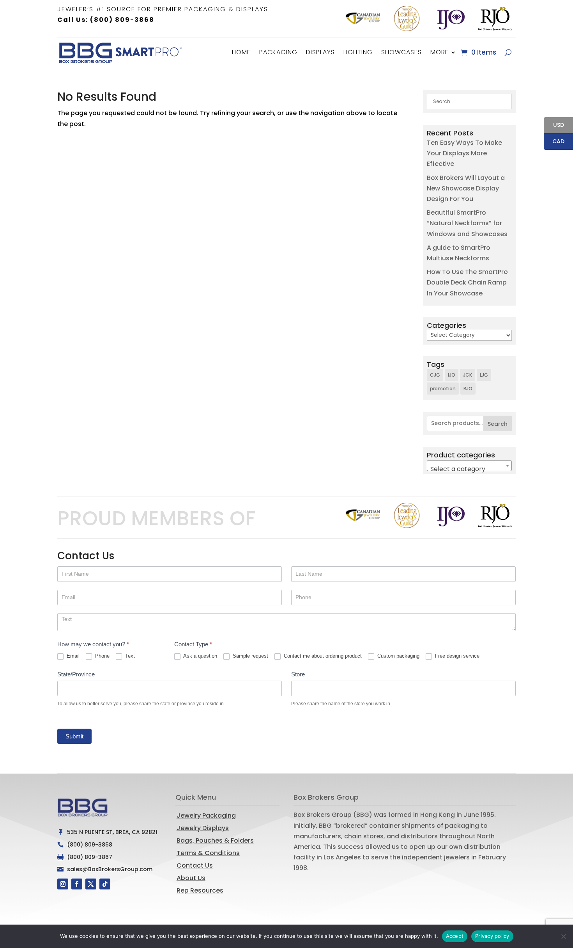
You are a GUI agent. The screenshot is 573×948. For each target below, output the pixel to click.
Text (129, 656)
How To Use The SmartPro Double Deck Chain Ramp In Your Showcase (467, 282)
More (439, 52)
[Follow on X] (90, 884)
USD (554, 125)
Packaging (278, 52)
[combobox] (469, 465)
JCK (467, 375)
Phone (102, 656)
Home (241, 52)
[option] (363, 18)
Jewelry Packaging (206, 815)
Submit (74, 736)
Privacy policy (492, 936)
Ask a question (199, 656)
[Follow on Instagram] (62, 884)
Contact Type (193, 644)
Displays (320, 52)
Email (72, 656)
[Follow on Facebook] (76, 884)
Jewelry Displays (203, 827)
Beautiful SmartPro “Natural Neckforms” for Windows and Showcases (467, 223)
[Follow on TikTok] (104, 884)
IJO (451, 375)
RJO (467, 388)
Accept (455, 936)
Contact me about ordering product (322, 656)
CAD (554, 141)
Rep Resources (200, 890)
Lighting (358, 52)
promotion (443, 388)
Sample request (249, 656)
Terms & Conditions (208, 852)
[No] (563, 936)
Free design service (456, 656)
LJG (484, 375)
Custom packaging (397, 656)
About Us (191, 877)
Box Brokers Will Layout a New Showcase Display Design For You (466, 188)
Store (298, 674)
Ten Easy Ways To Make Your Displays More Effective (464, 153)
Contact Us (195, 865)
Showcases (401, 52)
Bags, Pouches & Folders (215, 840)
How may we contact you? (93, 644)
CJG (435, 375)
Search (498, 424)
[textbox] (469, 469)
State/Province (76, 674)
